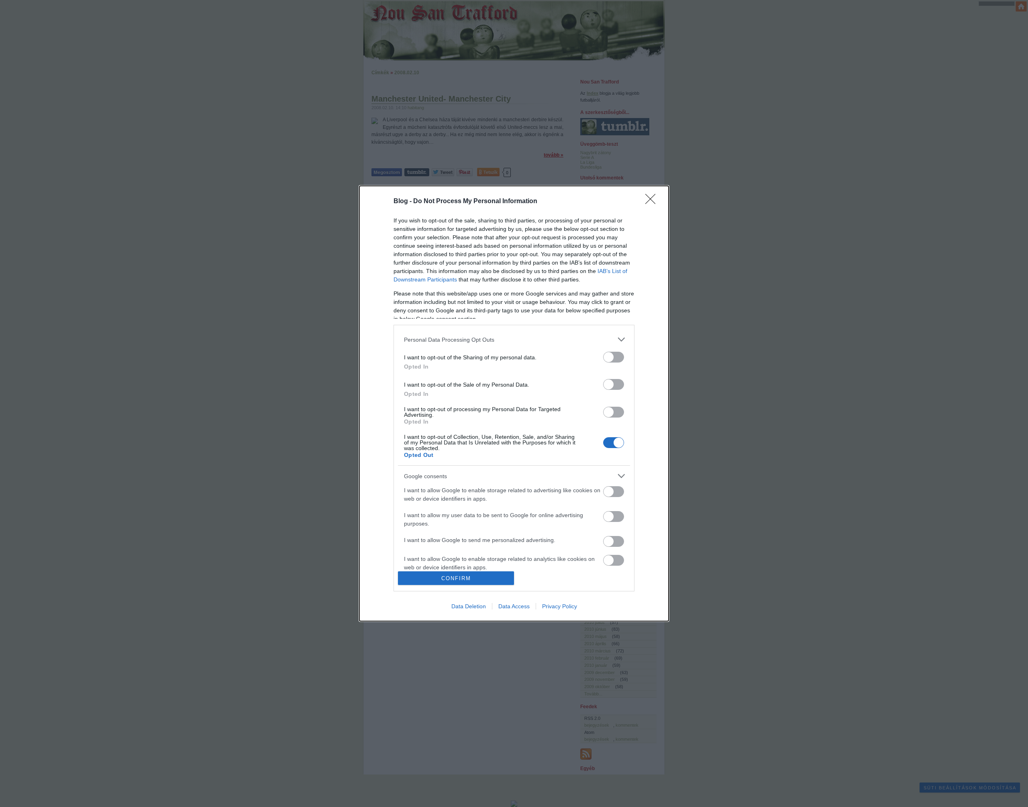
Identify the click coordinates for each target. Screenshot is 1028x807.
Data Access (514, 606)
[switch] (613, 357)
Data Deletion (468, 606)
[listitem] (514, 339)
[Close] (653, 201)
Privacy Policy (559, 606)
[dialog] (514, 403)
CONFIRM (456, 578)
